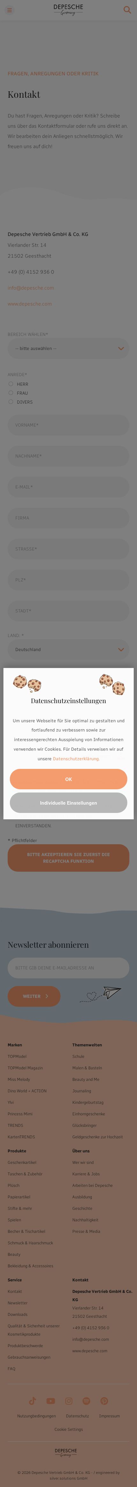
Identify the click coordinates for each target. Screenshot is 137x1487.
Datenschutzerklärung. (76, 759)
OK (68, 779)
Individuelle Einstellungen (68, 803)
